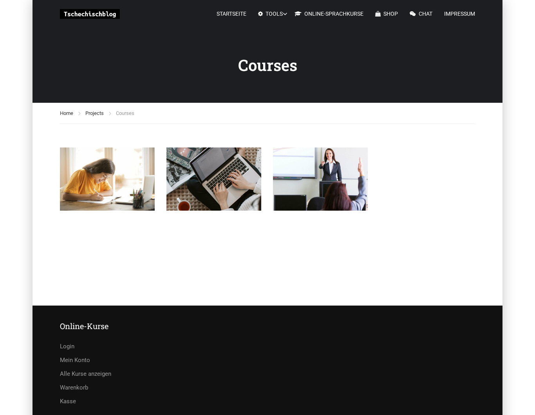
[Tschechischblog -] (90, 14)
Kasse (68, 401)
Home (66, 113)
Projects (94, 113)
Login (67, 346)
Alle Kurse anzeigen (85, 373)
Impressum (459, 14)
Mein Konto (75, 360)
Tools (274, 14)
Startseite (231, 14)
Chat (425, 14)
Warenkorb (74, 387)
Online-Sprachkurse (333, 14)
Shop (390, 14)
